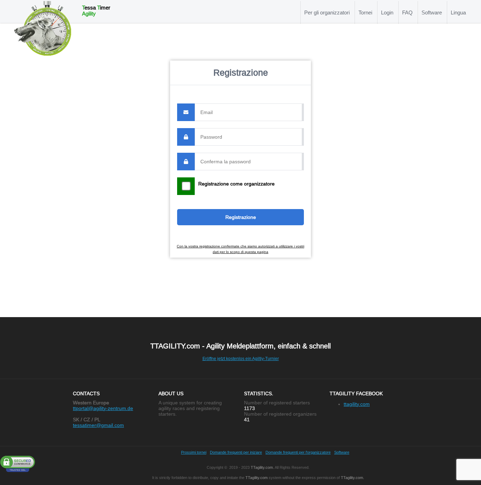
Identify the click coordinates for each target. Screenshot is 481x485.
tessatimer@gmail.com (98, 425)
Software (431, 12)
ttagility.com (357, 404)
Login (387, 12)
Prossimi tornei (193, 452)
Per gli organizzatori (327, 12)
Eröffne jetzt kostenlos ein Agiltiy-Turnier (240, 358)
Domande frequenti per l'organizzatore (298, 452)
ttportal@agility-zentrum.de (103, 408)
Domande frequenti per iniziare (236, 452)
